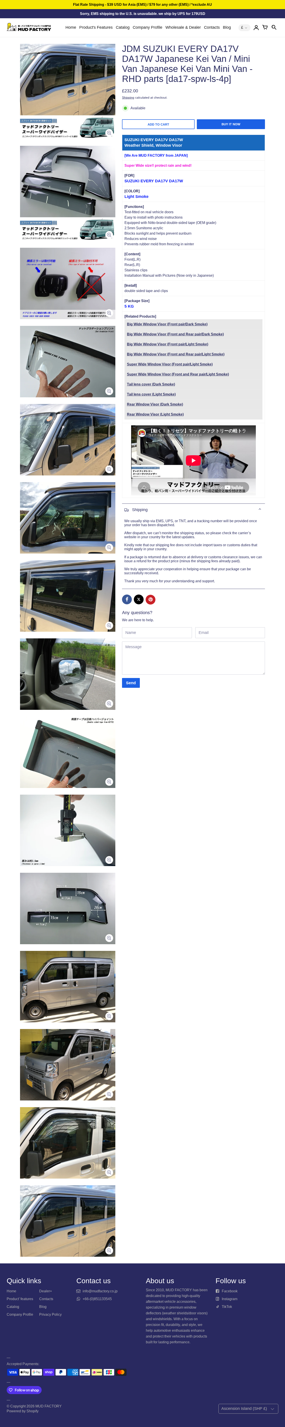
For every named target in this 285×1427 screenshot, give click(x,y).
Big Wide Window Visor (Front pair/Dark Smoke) (167, 324)
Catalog (123, 27)
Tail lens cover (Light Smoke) (151, 394)
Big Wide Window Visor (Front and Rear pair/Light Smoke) (175, 354)
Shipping (128, 97)
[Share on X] (139, 599)
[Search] (273, 27)
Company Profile (147, 27)
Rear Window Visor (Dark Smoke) (155, 404)
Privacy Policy (50, 1314)
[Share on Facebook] (127, 599)
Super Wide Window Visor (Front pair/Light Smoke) (170, 364)
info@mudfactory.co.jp (100, 1291)
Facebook (230, 1291)
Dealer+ (45, 1291)
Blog (227, 27)
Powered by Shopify (23, 1411)
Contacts (212, 27)
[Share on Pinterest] (150, 600)
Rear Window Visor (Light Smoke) (155, 414)
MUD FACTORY (48, 1406)
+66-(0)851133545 (97, 1299)
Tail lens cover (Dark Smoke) (151, 384)
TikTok (227, 1307)
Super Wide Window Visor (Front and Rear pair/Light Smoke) (178, 374)
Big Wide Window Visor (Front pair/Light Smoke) (167, 344)
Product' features (20, 1299)
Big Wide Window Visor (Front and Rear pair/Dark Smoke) (175, 334)
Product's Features (96, 27)
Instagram (229, 1299)
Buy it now (231, 124)
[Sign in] (256, 27)
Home (70, 27)
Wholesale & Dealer (183, 27)
